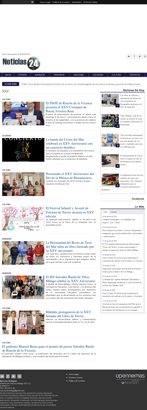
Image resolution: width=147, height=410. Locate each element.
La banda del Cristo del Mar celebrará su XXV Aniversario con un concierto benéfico (69, 143)
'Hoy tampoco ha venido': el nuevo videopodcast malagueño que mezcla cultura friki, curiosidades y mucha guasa (122, 233)
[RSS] (145, 56)
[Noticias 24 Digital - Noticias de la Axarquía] (21, 62)
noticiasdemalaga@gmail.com (12, 390)
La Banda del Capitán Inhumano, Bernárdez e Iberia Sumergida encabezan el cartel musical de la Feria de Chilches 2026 (122, 282)
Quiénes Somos (76, 377)
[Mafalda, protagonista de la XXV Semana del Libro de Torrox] (23, 322)
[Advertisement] (73, 31)
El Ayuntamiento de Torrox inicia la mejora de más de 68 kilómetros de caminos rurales (131, 160)
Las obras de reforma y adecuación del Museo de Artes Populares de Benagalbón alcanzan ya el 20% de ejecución (131, 101)
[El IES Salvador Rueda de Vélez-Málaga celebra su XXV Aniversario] (23, 287)
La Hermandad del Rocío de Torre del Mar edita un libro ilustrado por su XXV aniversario (70, 246)
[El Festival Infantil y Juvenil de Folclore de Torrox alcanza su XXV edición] (23, 218)
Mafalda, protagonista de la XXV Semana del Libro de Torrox (68, 314)
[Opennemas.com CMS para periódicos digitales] (130, 379)
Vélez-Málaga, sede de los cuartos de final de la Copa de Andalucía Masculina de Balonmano (131, 120)
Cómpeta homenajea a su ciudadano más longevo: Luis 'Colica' (118, 221)
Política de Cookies (77, 381)
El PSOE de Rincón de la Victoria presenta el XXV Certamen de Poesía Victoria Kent (69, 107)
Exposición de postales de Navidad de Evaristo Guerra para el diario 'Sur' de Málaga (121, 270)
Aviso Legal (74, 374)
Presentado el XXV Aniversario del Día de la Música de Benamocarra (70, 175)
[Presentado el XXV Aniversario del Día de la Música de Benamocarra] (23, 184)
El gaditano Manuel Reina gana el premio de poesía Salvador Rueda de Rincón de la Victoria (48, 348)
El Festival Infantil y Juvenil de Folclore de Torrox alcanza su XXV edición (70, 212)
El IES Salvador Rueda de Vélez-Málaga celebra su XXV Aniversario (70, 279)
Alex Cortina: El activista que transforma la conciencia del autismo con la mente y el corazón (122, 259)
